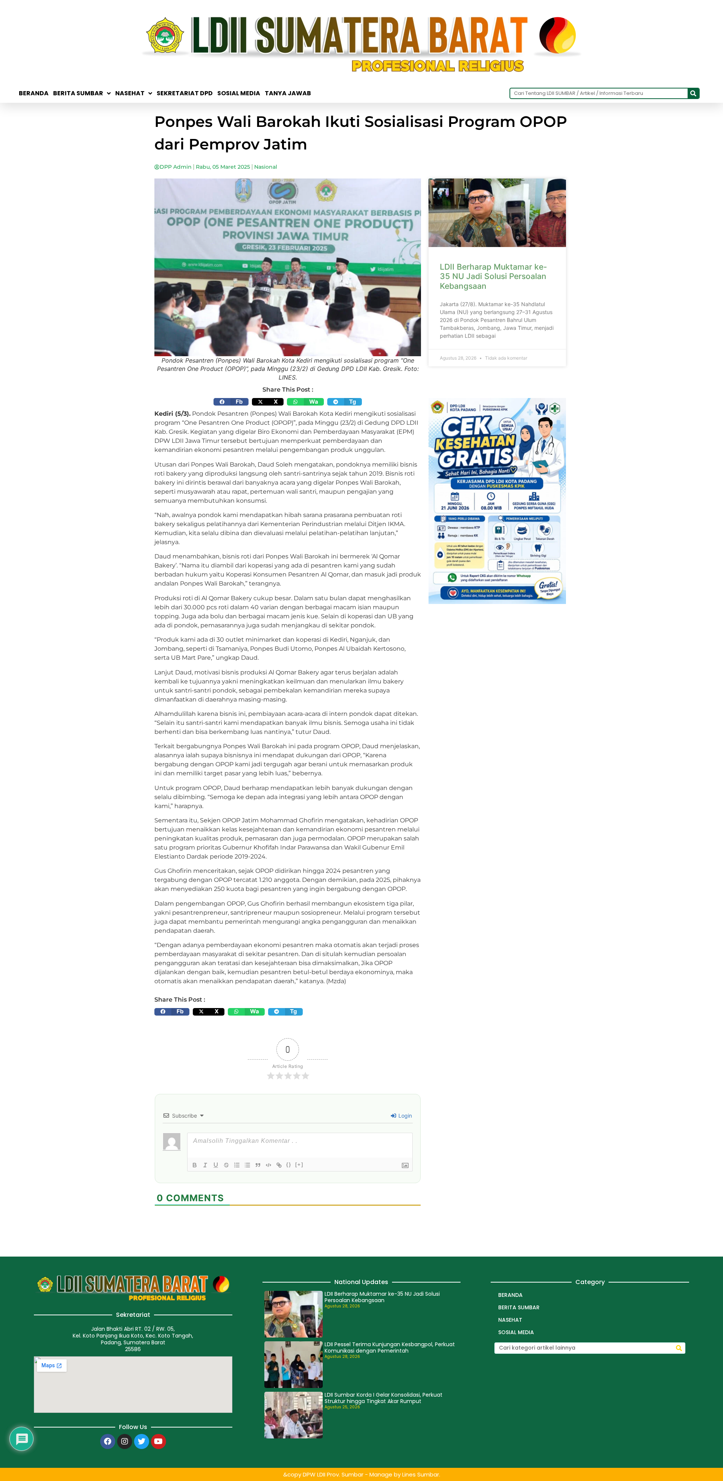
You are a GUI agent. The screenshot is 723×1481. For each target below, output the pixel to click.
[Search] (693, 93)
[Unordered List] (247, 1165)
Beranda (34, 93)
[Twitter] (141, 1441)
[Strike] (226, 1165)
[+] (299, 1164)
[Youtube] (158, 1441)
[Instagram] (124, 1441)
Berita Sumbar (519, 1307)
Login (404, 1115)
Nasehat (130, 93)
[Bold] (194, 1165)
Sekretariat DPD (185, 93)
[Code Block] (268, 1165)
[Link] (279, 1165)
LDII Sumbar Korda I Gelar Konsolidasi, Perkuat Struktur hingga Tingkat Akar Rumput (383, 1398)
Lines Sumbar (420, 1474)
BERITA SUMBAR (78, 93)
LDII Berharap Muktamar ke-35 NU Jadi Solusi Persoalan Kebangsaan (493, 276)
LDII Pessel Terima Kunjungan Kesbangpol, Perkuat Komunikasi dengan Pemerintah (390, 1347)
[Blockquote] (258, 1165)
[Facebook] (107, 1441)
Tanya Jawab (288, 93)
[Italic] (205, 1165)
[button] (231, 402)
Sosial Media (238, 93)
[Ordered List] (237, 1165)
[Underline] (215, 1165)
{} (288, 1164)
